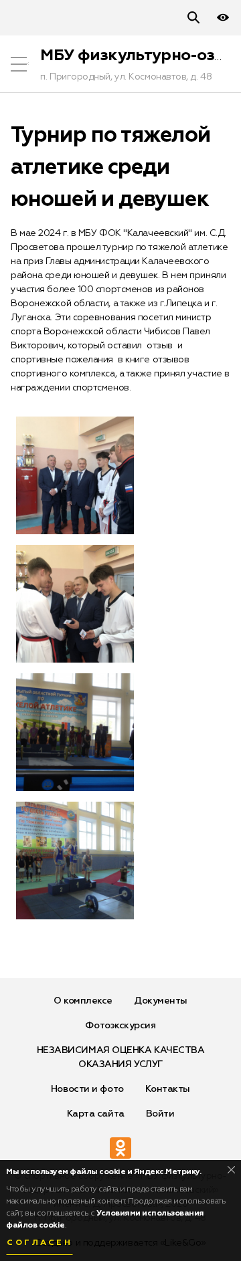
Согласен (39, 1243)
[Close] (231, 1169)
